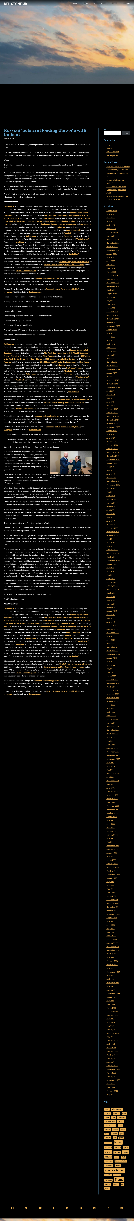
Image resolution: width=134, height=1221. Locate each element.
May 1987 (110, 1026)
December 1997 (112, 903)
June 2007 (110, 766)
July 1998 (110, 882)
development (110, 1125)
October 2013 (112, 607)
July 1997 (110, 921)
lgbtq (126, 1147)
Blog (108, 144)
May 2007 (110, 770)
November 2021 (112, 384)
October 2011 (112, 651)
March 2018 (111, 499)
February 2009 (112, 719)
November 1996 (112, 950)
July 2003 (110, 820)
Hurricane (108, 1147)
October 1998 (112, 871)
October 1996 (112, 954)
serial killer (108, 1175)
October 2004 (112, 799)
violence (115, 1184)
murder (117, 1157)
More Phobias (48, 218)
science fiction (115, 1170)
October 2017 (112, 506)
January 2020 (112, 449)
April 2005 (110, 788)
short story (117, 1175)
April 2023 (110, 344)
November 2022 (112, 362)
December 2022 (112, 359)
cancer (107, 1117)
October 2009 (112, 701)
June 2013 (110, 615)
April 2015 (110, 579)
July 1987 (110, 1019)
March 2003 (111, 831)
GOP (114, 1138)
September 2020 (113, 427)
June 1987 (110, 1022)
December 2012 (112, 633)
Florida (114, 1134)
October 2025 (112, 247)
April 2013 (110, 622)
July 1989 (110, 986)
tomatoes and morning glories (46, 278)
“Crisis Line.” (73, 254)
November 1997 (112, 907)
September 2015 (113, 561)
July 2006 (110, 777)
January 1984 (112, 1051)
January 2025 (112, 279)
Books (109, 148)
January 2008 (112, 748)
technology (108, 1180)
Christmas (121, 1117)
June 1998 (110, 885)
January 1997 (112, 943)
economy (107, 1129)
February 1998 (112, 900)
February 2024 (112, 312)
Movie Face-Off (112, 152)
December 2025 (112, 239)
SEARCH (126, 133)
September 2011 (113, 654)
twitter (57, 289)
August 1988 (111, 997)
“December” (68, 236)
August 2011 (111, 658)
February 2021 (112, 409)
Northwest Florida (120, 1161)
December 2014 (112, 589)
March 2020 (111, 442)
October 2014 (112, 593)
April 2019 (110, 474)
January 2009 (112, 723)
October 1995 (112, 965)
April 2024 (110, 304)
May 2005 (110, 784)
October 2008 (112, 734)
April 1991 (110, 979)
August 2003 (111, 817)
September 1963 (113, 1080)
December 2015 (112, 553)
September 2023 (113, 326)
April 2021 (110, 402)
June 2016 (110, 542)
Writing (107, 1188)
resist (118, 1165)
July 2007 (110, 763)
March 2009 (111, 716)
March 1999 (111, 860)
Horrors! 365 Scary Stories (31, 221)
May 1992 (110, 975)
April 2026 (110, 225)
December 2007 (112, 752)
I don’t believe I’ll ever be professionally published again (116, 190)
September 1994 (113, 972)
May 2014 (110, 600)
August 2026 (111, 211)
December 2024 (112, 283)
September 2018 (113, 485)
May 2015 (110, 575)
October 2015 (112, 557)
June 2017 (110, 514)
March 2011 (111, 676)
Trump (119, 1179)
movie (125, 1152)
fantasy (123, 1129)
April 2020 (110, 438)
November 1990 (112, 983)
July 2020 (110, 434)
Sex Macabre (85, 224)
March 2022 (111, 377)
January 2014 (112, 604)
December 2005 (112, 781)
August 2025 (111, 254)
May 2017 (110, 517)
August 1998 (111, 878)
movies (108, 1157)
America (108, 1113)
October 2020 (112, 423)
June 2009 (110, 705)
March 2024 (111, 308)
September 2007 (113, 759)
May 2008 (110, 741)
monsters (117, 1152)
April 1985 (110, 1044)
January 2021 (112, 413)
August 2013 (111, 611)
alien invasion (117, 1109)
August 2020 (111, 431)
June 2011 (110, 665)
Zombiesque (71, 224)
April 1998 (110, 892)
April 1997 (110, 932)
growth (121, 1138)
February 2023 (112, 351)
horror (118, 1142)
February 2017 (112, 528)
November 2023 (112, 319)
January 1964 (112, 1077)
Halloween (108, 1143)
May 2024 (110, 301)
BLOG (86, 3)
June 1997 (110, 925)
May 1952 (110, 1095)
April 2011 (110, 672)
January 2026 (112, 236)
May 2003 (110, 828)
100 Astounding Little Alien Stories (60, 221)
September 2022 (113, 369)
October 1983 (112, 1055)
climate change (110, 1121)
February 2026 (112, 232)
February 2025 (112, 276)
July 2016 (110, 539)
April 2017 (110, 521)
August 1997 (111, 918)
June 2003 (110, 824)
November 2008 (112, 730)
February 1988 (112, 1012)
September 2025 (113, 250)
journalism (118, 1147)
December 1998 (112, 867)
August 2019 (111, 463)
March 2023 (111, 348)
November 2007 (112, 755)
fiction (107, 1134)
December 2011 (112, 644)
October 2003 (112, 813)
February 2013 (112, 625)
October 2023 (112, 322)
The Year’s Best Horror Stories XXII (58, 215)
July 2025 (110, 257)
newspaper (108, 1161)
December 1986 (112, 1033)
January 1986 (112, 1040)
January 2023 (112, 355)
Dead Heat (20, 242)
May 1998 (110, 889)
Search (107, 129)
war (122, 1184)
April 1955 (110, 1087)
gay (121, 1134)
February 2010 (112, 690)
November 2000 (112, 846)
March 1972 (111, 1073)
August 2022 (111, 373)
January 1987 (112, 1030)
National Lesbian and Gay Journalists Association (64, 265)
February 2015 (112, 582)
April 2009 (110, 712)
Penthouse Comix (73, 230)
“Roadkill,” (68, 233)
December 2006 (112, 773)
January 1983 (112, 1058)
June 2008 (110, 737)
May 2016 (110, 546)
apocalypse (116, 1113)
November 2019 (112, 456)
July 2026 (110, 214)
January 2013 (112, 629)
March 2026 (111, 229)
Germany (108, 1138)
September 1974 (113, 1069)
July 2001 (110, 838)
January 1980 (112, 1066)
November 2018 (112, 481)
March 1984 (111, 1048)
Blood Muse (45, 224)
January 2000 (112, 849)
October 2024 (112, 290)
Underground (31, 236)
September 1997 (113, 914)
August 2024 (111, 294)
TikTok (78, 289)
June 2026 (110, 218)
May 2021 (110, 398)
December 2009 (112, 694)
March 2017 (111, 524)
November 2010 (112, 683)
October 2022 (112, 366)
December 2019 (112, 452)
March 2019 (111, 478)
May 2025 (110, 265)
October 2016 (112, 535)
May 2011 (110, 669)
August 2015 (111, 564)
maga (108, 1152)
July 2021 (110, 391)
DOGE (120, 1126)
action (107, 1109)
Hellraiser (61, 227)
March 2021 (111, 405)
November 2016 (112, 532)
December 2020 (112, 416)
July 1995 (110, 968)
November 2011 (112, 647)
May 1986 (110, 1037)
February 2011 (112, 680)
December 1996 (112, 947)
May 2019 (110, 470)
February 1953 (112, 1091)
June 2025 (110, 261)
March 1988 (111, 1008)
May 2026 (110, 221)
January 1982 (112, 1062)
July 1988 (110, 1001)
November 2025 (112, 243)
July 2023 (110, 333)
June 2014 (110, 597)
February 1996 (112, 961)
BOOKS (114, 3)
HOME (75, 3)
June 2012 (110, 640)
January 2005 (112, 791)
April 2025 (110, 268)
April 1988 (110, 1004)
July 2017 (110, 510)
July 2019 (110, 467)
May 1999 (110, 856)
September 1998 (113, 874)
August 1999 (111, 853)
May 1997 (110, 929)
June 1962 (110, 1084)
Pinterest (64, 289)
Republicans (109, 1165)
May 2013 (110, 618)
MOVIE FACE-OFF (100, 3)
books (124, 1113)
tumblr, (72, 289)
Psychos (7, 224)
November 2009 (112, 698)
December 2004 (112, 795)
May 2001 (110, 842)
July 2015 (110, 568)
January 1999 (112, 864)
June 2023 (110, 337)
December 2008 (112, 727)
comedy (120, 1121)
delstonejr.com (35, 292)
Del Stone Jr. (9, 206)
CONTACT (127, 3)
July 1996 (110, 957)
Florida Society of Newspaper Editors (74, 261)
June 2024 (110, 297)
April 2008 (110, 745)
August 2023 (111, 330)
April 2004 (110, 802)
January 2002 (112, 835)
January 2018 (112, 503)
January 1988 (112, 1015)
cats (113, 1117)
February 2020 (112, 445)
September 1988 (113, 994)
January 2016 (112, 550)
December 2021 (112, 380)
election (115, 1129)
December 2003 (112, 806)
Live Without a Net (57, 224)
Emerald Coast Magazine (26, 270)
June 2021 (110, 395)
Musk (123, 1157)
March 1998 (111, 896)
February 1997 (112, 939)
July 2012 (110, 636)
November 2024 (112, 286)
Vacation (107, 1184)
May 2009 (110, 709)
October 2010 (112, 687)
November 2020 (112, 420)
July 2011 (110, 662)
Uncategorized (112, 155)
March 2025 (111, 272)
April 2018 (110, 496)
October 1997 (112, 910)
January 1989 (112, 990)
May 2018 (110, 492)
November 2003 (112, 810)
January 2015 (112, 586)
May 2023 (110, 340)
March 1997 (111, 936)
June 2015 (110, 571)
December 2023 (112, 315)
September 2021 (113, 387)
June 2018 (110, 488)
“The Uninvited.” (82, 239)
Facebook (50, 289)
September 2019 (113, 460)
